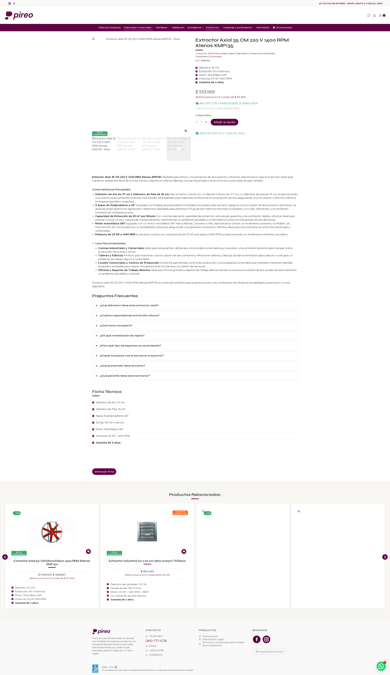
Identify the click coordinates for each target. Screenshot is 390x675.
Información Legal (212, 639)
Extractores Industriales (262, 53)
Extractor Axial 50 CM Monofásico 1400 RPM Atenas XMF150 (52, 562)
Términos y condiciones (156, 670)
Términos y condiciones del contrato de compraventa (223, 644)
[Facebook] (257, 639)
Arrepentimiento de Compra (270, 651)
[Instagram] (266, 639)
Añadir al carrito (224, 122)
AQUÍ (236, 108)
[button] (5, 557)
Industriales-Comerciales (208, 56)
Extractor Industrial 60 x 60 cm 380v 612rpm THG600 (147, 561)
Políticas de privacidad (183, 670)
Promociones (210, 636)
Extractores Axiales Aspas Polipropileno (228, 53)
